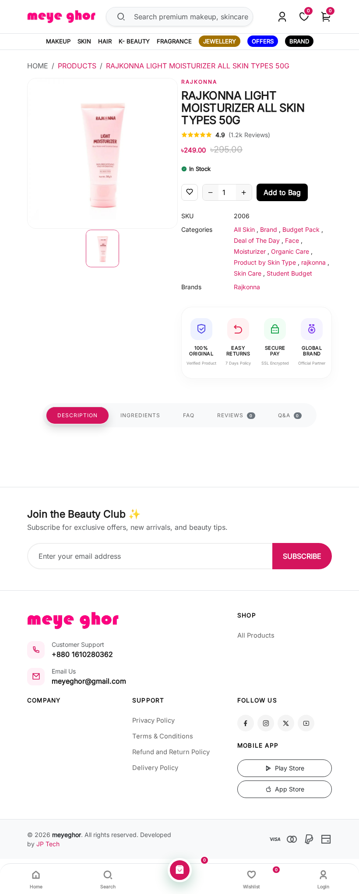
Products (77, 65)
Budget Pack (301, 229)
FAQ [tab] (188, 415)
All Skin (244, 229)
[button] (102, 248)
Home (37, 65)
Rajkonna (199, 81)
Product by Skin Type (265, 262)
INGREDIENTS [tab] (140, 415)
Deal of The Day (257, 240)
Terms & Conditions (162, 736)
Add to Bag (282, 192)
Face (292, 240)
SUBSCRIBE (302, 556)
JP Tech (48, 844)
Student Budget (289, 273)
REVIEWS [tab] (235, 415)
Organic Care (290, 251)
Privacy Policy (153, 720)
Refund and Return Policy (171, 752)
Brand (268, 229)
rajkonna (313, 262)
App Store (288, 789)
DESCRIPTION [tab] (77, 415)
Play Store (288, 768)
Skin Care (247, 273)
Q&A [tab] (288, 415)
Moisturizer (250, 251)
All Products (256, 635)
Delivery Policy (155, 768)
